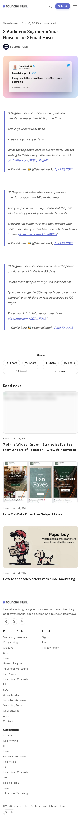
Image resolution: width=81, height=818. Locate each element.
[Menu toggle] (75, 6)
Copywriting (10, 740)
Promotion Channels (15, 772)
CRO (5, 746)
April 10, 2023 (63, 169)
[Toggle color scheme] (9, 812)
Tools (6, 788)
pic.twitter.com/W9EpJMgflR (27, 160)
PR (4, 767)
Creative (8, 735)
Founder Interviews (14, 756)
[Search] (50, 6)
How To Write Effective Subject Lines (32, 514)
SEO (5, 777)
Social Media (11, 782)
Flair (62, 806)
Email (6, 438)
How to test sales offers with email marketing (39, 579)
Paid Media (10, 761)
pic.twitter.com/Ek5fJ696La (37, 234)
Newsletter (10, 23)
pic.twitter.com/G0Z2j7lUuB (27, 319)
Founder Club (21, 806)
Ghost (53, 806)
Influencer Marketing (15, 793)
